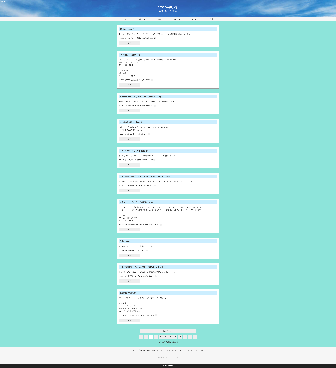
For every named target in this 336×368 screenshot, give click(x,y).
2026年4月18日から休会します (132, 122)
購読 (196, 350)
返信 (129, 43)
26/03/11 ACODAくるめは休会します (134, 151)
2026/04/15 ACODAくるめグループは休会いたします (141, 97)
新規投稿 (142, 19)
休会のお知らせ (126, 241)
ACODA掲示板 (168, 7)
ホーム (124, 19)
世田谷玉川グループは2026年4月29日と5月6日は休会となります (145, 176)
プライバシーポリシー (186, 350)
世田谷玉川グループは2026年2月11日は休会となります (141, 267)
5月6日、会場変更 (127, 29)
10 (190, 337)
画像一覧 (177, 19)
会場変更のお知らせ (128, 293)
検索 (159, 19)
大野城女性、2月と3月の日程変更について (136, 202)
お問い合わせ (171, 350)
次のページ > (168, 331)
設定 (211, 19)
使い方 (194, 19)
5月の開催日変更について (130, 55)
